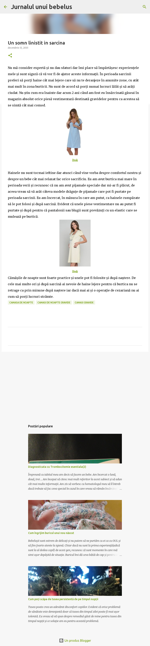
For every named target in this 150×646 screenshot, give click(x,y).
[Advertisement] (75, 385)
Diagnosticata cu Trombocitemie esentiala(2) (57, 466)
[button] (10, 55)
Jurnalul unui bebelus (41, 6)
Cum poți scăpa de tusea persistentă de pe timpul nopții (63, 599)
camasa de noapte (21, 302)
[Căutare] (77, 7)
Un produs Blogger (77, 640)
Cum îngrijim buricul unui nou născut (51, 533)
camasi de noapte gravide (54, 302)
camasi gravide (84, 302)
